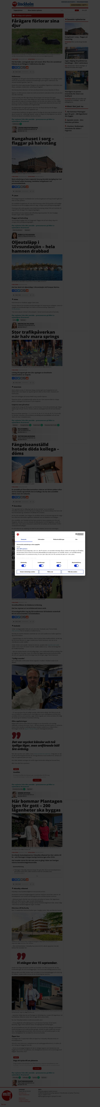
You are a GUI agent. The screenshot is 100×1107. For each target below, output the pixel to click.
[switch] (41, 565)
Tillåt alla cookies (72, 572)
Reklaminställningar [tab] (58, 539)
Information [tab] (41, 539)
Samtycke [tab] (23, 539)
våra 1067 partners (22, 549)
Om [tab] (76, 539)
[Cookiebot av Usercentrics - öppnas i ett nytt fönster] (76, 534)
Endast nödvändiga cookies (27, 572)
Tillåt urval (50, 572)
